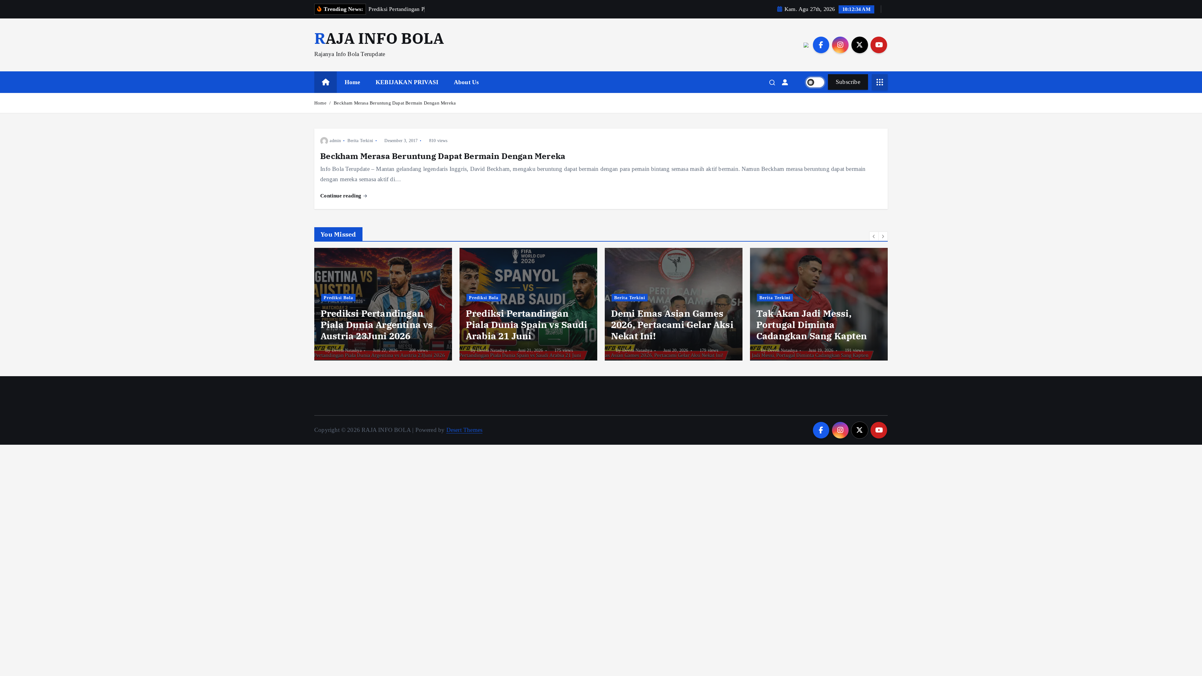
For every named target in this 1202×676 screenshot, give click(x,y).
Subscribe (848, 82)
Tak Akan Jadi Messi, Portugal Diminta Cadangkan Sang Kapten (811, 324)
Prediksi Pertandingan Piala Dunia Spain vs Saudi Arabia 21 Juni (526, 324)
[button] (874, 236)
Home (352, 82)
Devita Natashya (347, 350)
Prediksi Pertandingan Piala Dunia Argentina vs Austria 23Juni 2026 (377, 324)
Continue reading (341, 196)
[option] (383, 304)
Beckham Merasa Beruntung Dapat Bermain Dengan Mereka (395, 102)
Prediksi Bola (338, 297)
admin (335, 140)
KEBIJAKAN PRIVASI (407, 82)
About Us (466, 82)
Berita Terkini (360, 140)
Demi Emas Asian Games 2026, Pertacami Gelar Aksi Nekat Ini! (672, 324)
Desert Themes (464, 430)
